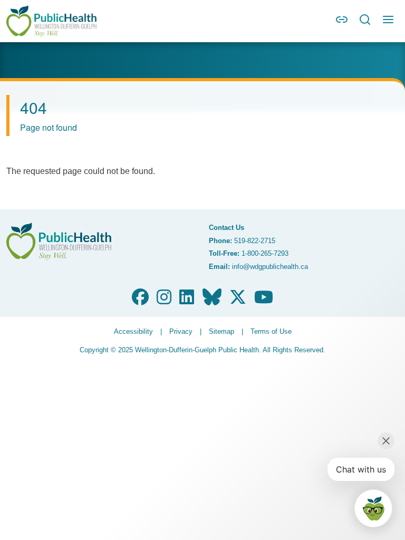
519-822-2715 (254, 241)
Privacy (180, 331)
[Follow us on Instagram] (164, 300)
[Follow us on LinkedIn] (186, 300)
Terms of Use (271, 331)
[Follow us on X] (237, 300)
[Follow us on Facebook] (140, 300)
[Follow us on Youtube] (263, 300)
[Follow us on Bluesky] (211, 300)
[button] (341, 23)
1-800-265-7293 (265, 253)
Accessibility (133, 331)
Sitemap (221, 331)
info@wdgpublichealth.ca (270, 267)
